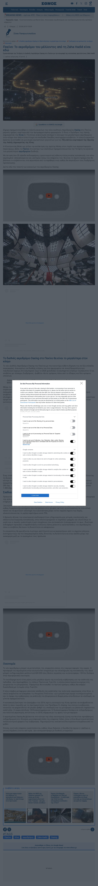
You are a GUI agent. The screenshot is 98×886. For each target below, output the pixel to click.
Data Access (49, 502)
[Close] (82, 384)
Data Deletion (38, 502)
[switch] (72, 421)
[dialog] (49, 443)
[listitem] (49, 417)
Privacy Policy (60, 502)
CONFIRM (35, 495)
